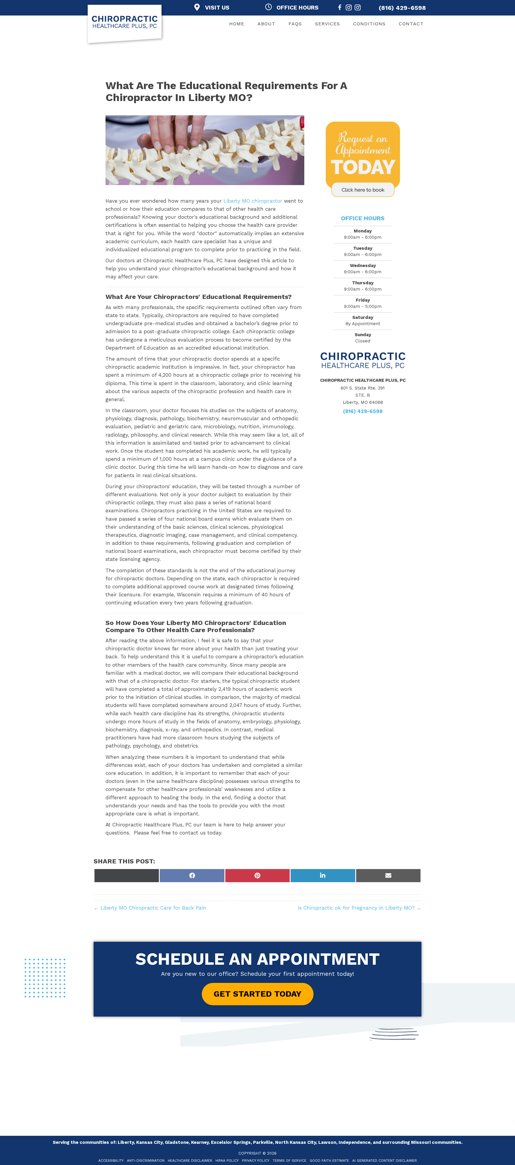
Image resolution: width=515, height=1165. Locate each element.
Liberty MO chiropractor (254, 201)
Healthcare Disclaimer (190, 1160)
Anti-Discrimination (146, 1160)
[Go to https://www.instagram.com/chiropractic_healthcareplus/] (349, 8)
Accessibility (111, 1160)
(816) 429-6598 (402, 7)
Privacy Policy (255, 1160)
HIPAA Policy (227, 1160)
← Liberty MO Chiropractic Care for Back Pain (150, 908)
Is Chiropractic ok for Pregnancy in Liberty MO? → (359, 908)
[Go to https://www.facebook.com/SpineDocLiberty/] (340, 8)
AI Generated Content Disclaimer (384, 1160)
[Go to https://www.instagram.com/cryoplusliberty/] (358, 8)
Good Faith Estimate (329, 1160)
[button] (258, 994)
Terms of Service (289, 1160)
